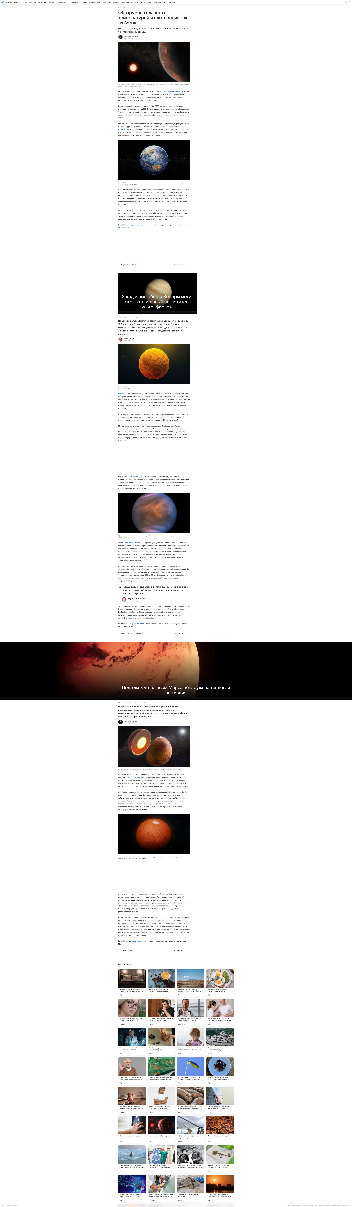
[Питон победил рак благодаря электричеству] (220, 1130)
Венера (121, 394)
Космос (130, 8)
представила (137, 777)
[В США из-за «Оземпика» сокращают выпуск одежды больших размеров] (161, 1159)
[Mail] (2, 2)
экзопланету (176, 91)
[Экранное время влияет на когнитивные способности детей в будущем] (190, 1041)
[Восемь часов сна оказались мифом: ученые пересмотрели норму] (132, 983)
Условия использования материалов (303, 1205)
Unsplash (143, 858)
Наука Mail (138, 317)
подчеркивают (130, 543)
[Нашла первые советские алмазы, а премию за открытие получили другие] (190, 1159)
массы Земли (123, 130)
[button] (154, 364)
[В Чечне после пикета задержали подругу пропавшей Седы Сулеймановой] (132, 1012)
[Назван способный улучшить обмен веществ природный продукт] (220, 1071)
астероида (153, 920)
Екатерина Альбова (130, 721)
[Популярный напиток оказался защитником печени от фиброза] (220, 1012)
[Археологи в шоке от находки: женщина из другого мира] (220, 1159)
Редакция (289, 1205)
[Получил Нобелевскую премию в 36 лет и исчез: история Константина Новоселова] (161, 1012)
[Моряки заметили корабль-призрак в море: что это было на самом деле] (190, 983)
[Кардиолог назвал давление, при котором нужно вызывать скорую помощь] (161, 1188)
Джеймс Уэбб (151, 195)
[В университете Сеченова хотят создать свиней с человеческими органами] (190, 1100)
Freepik (134, 184)
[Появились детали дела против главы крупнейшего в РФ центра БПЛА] (132, 1100)
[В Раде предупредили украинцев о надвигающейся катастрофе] (190, 1071)
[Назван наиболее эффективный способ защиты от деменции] (132, 1188)
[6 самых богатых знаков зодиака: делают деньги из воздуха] (190, 1012)
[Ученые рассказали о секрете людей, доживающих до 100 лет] (132, 1071)
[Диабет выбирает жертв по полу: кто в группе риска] (161, 1041)
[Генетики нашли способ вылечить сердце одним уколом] (132, 1041)
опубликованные (135, 477)
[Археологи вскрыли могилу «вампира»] (190, 1188)
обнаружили (165, 91)
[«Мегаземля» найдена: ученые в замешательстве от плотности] (161, 1130)
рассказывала (138, 225)
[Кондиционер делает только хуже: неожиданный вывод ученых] (220, 1188)
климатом (124, 228)
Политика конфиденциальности (340, 1205)
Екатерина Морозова (131, 36)
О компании (9, 1205)
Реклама (15, 1205)
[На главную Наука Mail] (8, 2)
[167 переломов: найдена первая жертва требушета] (190, 1130)
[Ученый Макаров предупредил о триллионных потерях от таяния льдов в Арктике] (132, 1159)
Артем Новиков (129, 338)
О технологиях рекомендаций (322, 1205)
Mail (3, 1205)
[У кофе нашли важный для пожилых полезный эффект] (161, 983)
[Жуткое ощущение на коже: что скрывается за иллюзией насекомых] (161, 1100)
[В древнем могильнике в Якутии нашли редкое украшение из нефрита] (161, 1071)
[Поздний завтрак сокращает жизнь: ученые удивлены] (220, 983)
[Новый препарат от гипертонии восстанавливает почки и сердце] (132, 1130)
